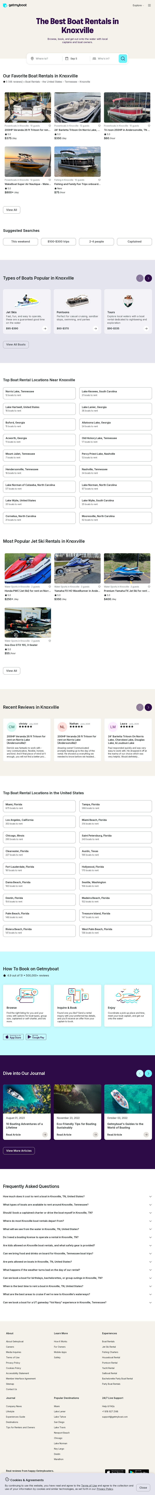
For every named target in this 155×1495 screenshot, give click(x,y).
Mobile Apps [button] (60, 1352)
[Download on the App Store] (13, 1037)
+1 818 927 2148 (110, 1411)
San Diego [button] (59, 1422)
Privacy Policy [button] (105, 1488)
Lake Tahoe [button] (60, 1416)
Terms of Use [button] (89, 1485)
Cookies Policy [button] (13, 1368)
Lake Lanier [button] (60, 1411)
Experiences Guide (15, 1416)
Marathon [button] (58, 1459)
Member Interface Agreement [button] (21, 1378)
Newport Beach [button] (62, 1432)
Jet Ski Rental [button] (109, 1346)
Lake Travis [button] (60, 1427)
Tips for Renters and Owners (20, 1427)
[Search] (123, 58)
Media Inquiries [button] (13, 1352)
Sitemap (10, 1384)
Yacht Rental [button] (108, 1368)
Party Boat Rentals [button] (111, 1384)
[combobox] (45, 58)
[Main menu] (149, 5)
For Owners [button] (60, 1346)
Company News (14, 1406)
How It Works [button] (60, 1341)
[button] (32, 82)
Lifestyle (10, 1411)
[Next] (148, 278)
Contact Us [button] (11, 1389)
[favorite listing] (50, 126)
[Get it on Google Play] (36, 1037)
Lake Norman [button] (60, 1443)
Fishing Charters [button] (110, 1352)
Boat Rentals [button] (108, 1341)
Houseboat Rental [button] (111, 1357)
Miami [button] (57, 1406)
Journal (10, 1397)
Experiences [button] (109, 1333)
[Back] (139, 278)
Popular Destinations (66, 1397)
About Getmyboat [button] (14, 1341)
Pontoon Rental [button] (109, 1362)
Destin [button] (57, 1454)
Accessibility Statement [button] (17, 1373)
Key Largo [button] (59, 1448)
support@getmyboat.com (115, 1416)
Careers (10, 1346)
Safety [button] (57, 1357)
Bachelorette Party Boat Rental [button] (117, 1378)
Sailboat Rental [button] (109, 1373)
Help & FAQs (108, 1406)
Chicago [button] (58, 1438)
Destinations (12, 1422)
